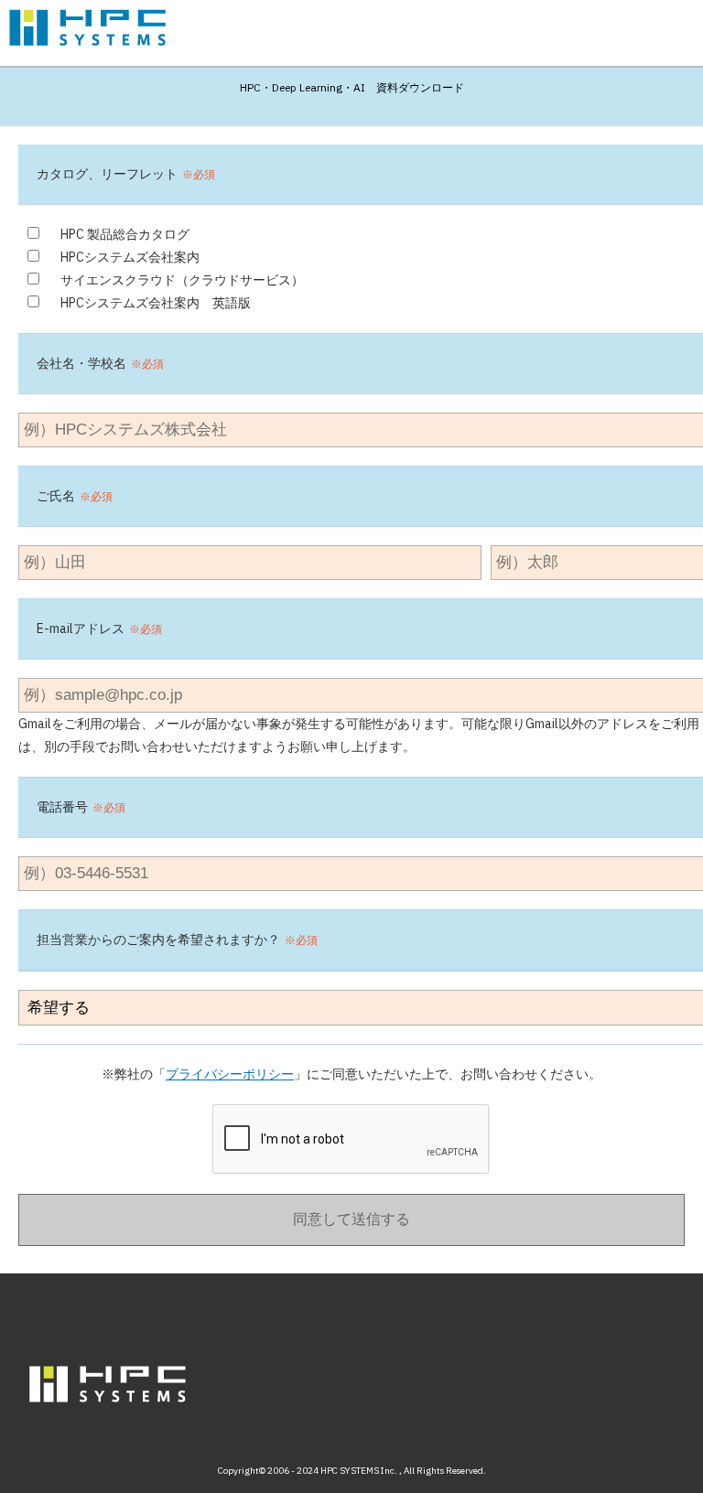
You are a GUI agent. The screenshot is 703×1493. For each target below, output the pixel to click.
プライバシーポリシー (230, 1074)
